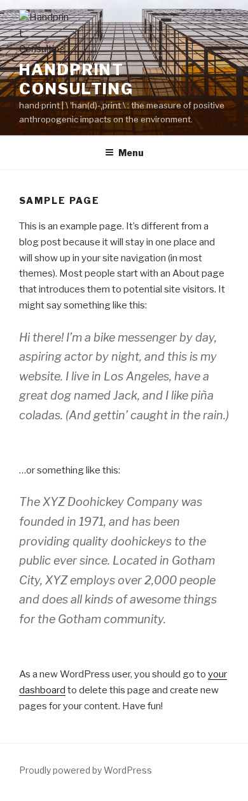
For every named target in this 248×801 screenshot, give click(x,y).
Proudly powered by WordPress (85, 770)
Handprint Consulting (76, 79)
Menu (131, 152)
